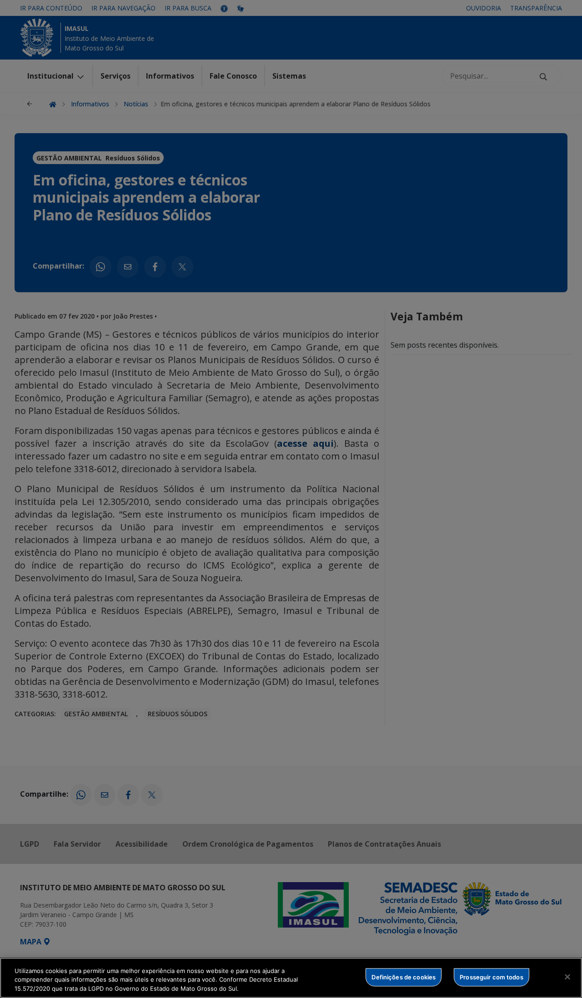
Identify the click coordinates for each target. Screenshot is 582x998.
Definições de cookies (403, 976)
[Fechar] (567, 977)
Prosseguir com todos (491, 976)
